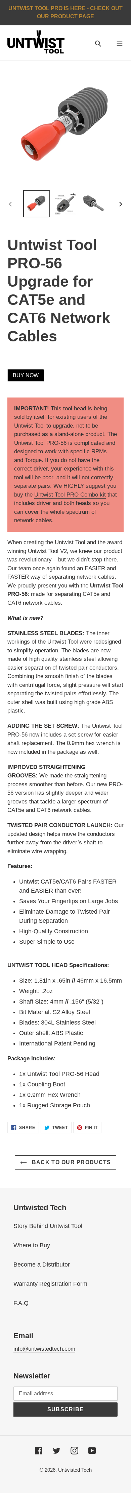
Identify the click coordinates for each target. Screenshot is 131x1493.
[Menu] (120, 43)
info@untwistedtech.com (44, 1349)
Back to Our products (70, 1162)
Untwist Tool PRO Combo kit (70, 494)
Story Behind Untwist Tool (47, 1226)
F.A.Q (21, 1303)
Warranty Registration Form (50, 1283)
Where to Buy (31, 1245)
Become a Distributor (41, 1264)
